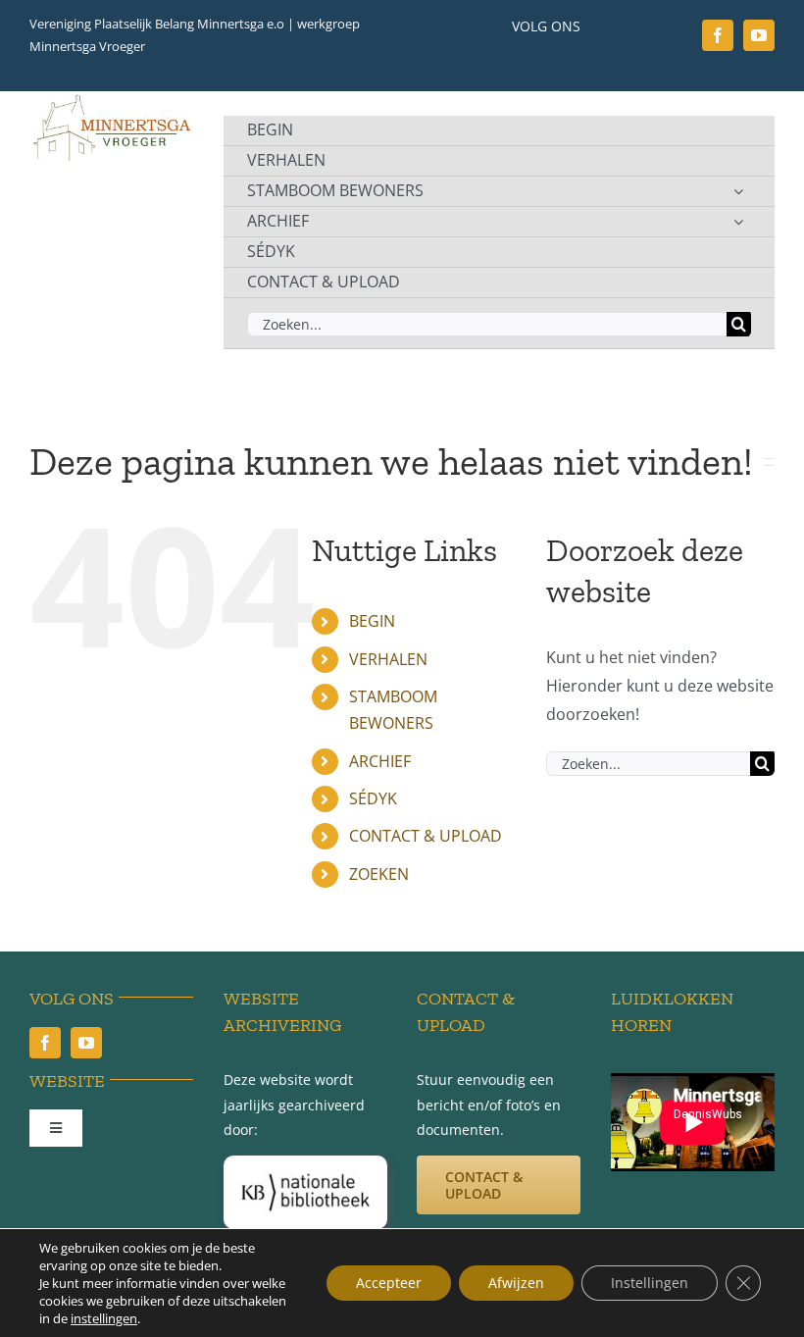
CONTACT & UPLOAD (425, 836)
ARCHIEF (380, 761)
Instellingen (649, 1282)
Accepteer (389, 1282)
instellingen (104, 1318)
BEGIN (372, 621)
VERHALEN (388, 659)
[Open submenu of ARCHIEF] (738, 221)
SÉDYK (373, 798)
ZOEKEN (379, 874)
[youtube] (759, 35)
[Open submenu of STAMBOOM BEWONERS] (738, 191)
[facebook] (717, 35)
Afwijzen (516, 1282)
